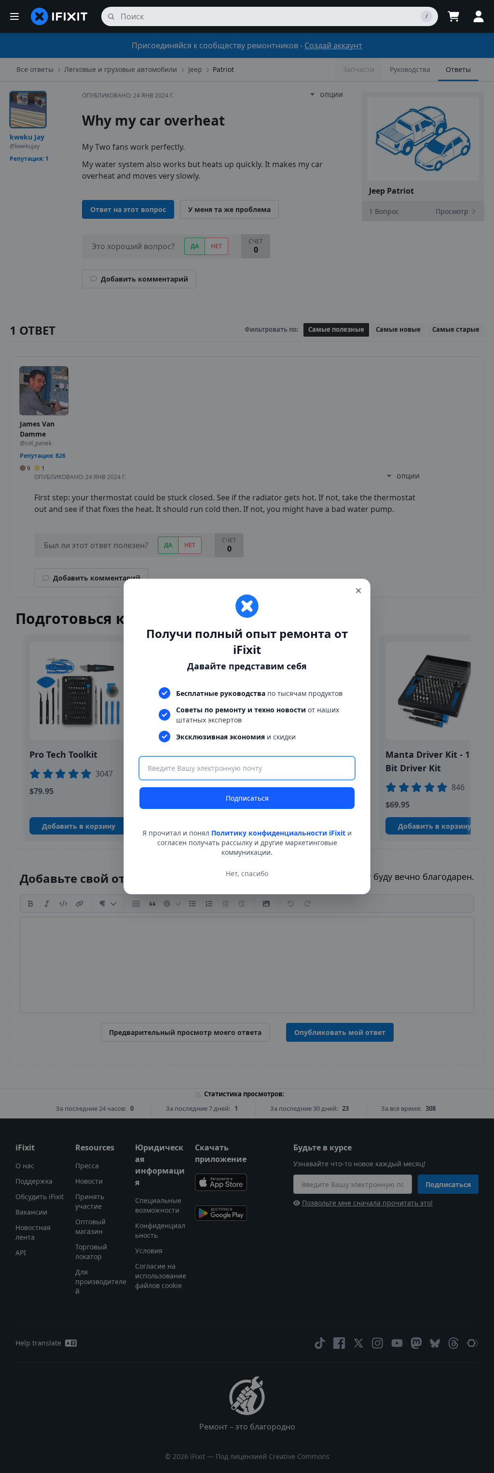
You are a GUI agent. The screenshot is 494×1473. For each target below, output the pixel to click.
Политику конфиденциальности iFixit (278, 832)
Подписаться (247, 798)
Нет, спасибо (247, 873)
